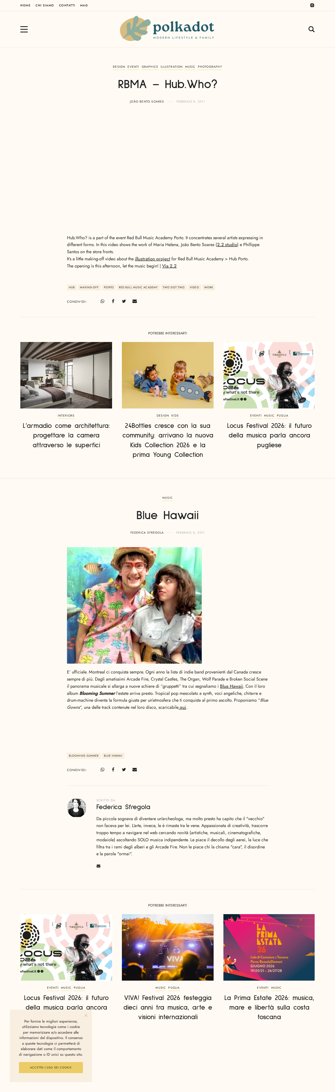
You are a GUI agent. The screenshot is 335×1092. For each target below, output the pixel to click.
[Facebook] (113, 301)
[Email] (134, 301)
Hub (72, 287)
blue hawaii (113, 756)
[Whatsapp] (102, 301)
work (208, 287)
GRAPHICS (150, 67)
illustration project (152, 259)
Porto (109, 287)
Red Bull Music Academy (138, 287)
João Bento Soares (147, 101)
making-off (89, 287)
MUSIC (190, 67)
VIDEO (194, 287)
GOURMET (167, 1060)
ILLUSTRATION (171, 67)
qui (182, 707)
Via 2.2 (169, 266)
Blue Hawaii (231, 686)
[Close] (86, 1015)
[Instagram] (312, 5)
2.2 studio (227, 244)
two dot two (174, 287)
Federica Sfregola (147, 532)
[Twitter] (124, 301)
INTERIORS (66, 415)
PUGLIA (282, 415)
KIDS (175, 415)
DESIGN (119, 67)
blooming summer (84, 756)
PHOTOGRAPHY (210, 67)
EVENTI (133, 67)
